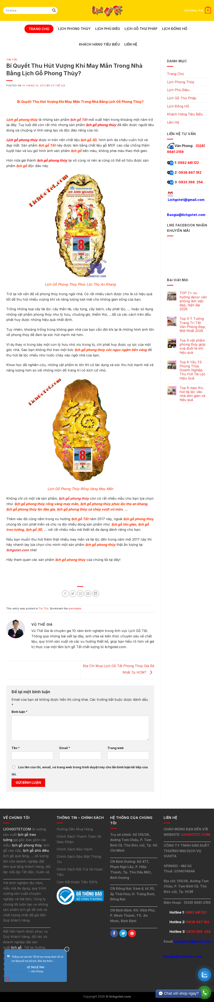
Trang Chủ (39, 29)
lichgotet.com (17, 550)
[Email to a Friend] (80, 593)
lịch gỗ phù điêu (36, 850)
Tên (15, 748)
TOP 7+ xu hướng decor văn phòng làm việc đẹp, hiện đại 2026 (193, 301)
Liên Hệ (130, 44)
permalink (75, 608)
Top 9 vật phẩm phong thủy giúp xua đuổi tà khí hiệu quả (192, 346)
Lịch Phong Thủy (74, 29)
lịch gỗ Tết (78, 119)
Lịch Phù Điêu (107, 29)
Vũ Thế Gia (58, 85)
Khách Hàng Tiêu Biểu (99, 44)
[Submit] (53, 10)
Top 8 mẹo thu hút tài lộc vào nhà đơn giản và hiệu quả (192, 394)
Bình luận (19, 712)
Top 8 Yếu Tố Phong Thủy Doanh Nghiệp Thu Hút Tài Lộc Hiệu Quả (192, 370)
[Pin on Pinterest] (87, 593)
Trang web (115, 748)
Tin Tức (12, 59)
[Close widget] (67, 949)
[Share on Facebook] (65, 593)
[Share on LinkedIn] (95, 593)
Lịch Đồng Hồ (174, 29)
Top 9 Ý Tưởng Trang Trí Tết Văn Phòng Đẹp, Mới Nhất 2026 (193, 325)
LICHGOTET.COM (195, 834)
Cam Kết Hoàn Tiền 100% (77, 882)
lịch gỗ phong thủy (74, 498)
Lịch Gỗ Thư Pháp (141, 29)
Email (64, 748)
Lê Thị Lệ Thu (35, 967)
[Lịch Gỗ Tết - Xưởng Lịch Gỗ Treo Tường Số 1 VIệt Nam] (107, 10)
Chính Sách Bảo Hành (74, 849)
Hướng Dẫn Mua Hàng (75, 829)
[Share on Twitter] (72, 593)
